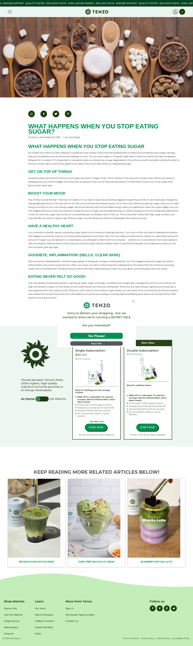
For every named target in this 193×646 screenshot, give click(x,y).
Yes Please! (96, 336)
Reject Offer (96, 344)
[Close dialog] (133, 301)
